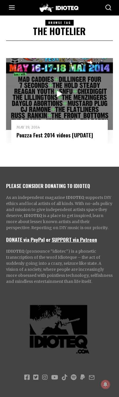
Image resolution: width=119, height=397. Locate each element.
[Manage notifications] (105, 384)
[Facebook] (27, 377)
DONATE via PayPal (25, 239)
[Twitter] (36, 377)
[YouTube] (55, 377)
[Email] (91, 377)
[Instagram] (45, 377)
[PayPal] (82, 377)
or (48, 239)
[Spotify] (73, 377)
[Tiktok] (64, 377)
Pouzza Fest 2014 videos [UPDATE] (54, 135)
